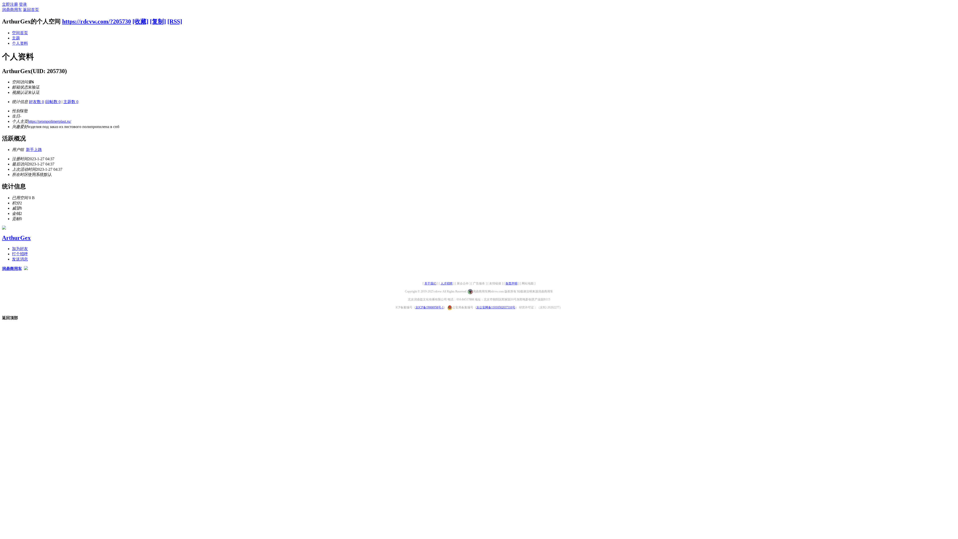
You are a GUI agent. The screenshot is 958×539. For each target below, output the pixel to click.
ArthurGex (16, 238)
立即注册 (10, 4)
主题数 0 (70, 102)
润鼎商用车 (12, 9)
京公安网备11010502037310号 (495, 307)
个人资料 (20, 43)
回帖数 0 (53, 102)
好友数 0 (36, 102)
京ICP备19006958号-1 (429, 307)
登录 (23, 4)
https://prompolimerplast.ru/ (49, 121)
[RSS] (174, 21)
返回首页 (31, 9)
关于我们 (430, 283)
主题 (16, 38)
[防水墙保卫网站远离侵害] (26, 269)
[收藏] (140, 21)
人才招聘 (447, 283)
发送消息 (20, 259)
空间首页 (20, 33)
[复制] (158, 21)
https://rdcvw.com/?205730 (96, 21)
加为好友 (20, 249)
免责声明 (511, 283)
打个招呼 (20, 254)
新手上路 (34, 149)
